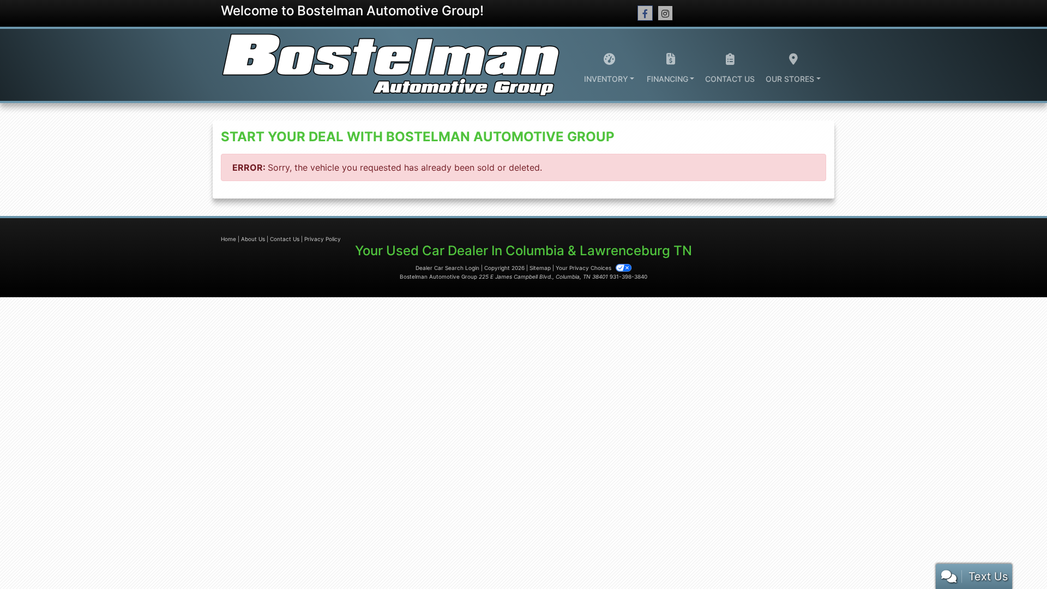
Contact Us (284, 239)
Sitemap (540, 268)
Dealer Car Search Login (447, 268)
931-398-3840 (628, 276)
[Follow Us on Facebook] (645, 13)
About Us (253, 239)
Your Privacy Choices (584, 268)
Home (228, 239)
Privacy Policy (322, 239)
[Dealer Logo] (390, 65)
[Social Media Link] (665, 13)
